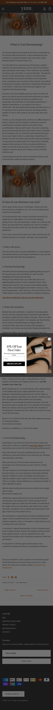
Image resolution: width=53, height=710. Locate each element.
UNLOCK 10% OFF (14, 364)
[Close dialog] (49, 338)
